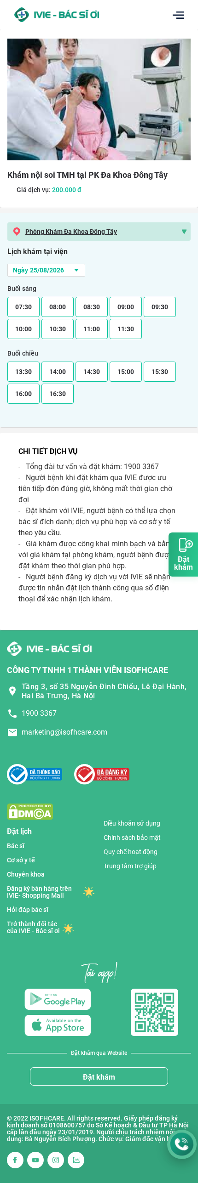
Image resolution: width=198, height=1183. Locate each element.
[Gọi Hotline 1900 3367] (182, 1144)
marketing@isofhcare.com (64, 732)
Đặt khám (99, 1077)
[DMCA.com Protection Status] (30, 811)
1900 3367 (39, 713)
